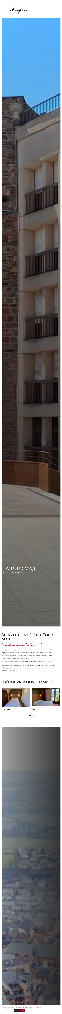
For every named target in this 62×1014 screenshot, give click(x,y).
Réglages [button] (11, 1010)
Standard (6, 712)
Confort (36, 709)
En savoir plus (5, 1010)
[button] (29, 715)
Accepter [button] (22, 1010)
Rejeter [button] (16, 1010)
